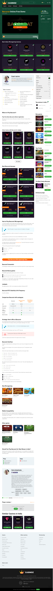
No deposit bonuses (5, 551)
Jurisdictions (23, 551)
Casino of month (23, 537)
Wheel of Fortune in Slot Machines (42, 195)
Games (9, 6)
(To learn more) (33, 589)
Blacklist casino (5, 539)
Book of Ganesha (47, 167)
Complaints (23, 546)
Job (39, 542)
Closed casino (4, 541)
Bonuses (15, 6)
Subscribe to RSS (26, 586)
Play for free (48, 119)
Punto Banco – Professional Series (30, 300)
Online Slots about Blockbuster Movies (42, 196)
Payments (22, 539)
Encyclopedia (4, 557)
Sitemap (22, 557)
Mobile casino (23, 542)
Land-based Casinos (24, 548)
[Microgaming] (49, 78)
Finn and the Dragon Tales (47, 128)
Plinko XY (45, 139)
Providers (4, 555)
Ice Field (45, 133)
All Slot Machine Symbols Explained (42, 202)
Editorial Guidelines (42, 544)
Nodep (4, 173)
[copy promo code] (11, 53)
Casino (4, 6)
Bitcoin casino (23, 541)
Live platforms (23, 558)
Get (10, 179)
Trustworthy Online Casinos (7, 542)
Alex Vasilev (10, 497)
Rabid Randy (46, 121)
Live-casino (23, 544)
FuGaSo (45, 163)
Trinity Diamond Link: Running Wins (47, 162)
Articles (20, 6)
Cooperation (41, 537)
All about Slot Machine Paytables (41, 198)
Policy (40, 541)
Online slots (4, 544)
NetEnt (25, 434)
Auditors (22, 555)
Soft (21, 549)
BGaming (45, 140)
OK (37, 589)
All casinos (18, 161)
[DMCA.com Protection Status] (26, 583)
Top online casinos (5, 548)
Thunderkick (46, 151)
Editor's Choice (5, 207)
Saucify (14, 433)
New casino (4, 537)
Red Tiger (3, 433)
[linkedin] (12, 472)
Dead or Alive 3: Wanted (46, 156)
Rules (3, 549)
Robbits (45, 173)
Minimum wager (22, 207)
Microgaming (4, 396)
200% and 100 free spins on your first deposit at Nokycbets (47, 185)
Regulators (22, 553)
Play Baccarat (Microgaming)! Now (17, 259)
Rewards (3, 553)
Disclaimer (41, 539)
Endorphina (46, 168)
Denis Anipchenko (7, 83)
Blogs (3, 565)
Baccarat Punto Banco (22, 301)
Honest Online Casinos (6, 546)
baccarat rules (18, 242)
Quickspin (45, 174)
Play (10, 55)
